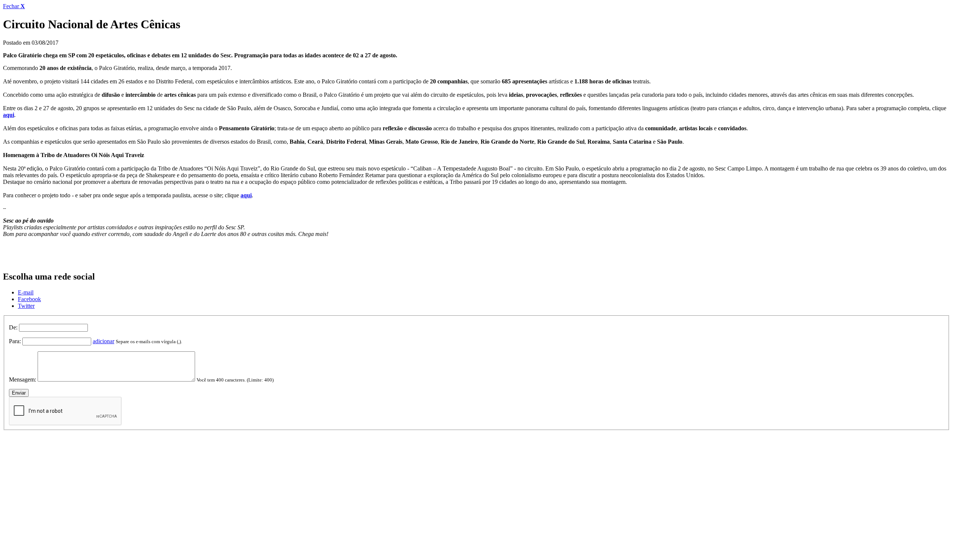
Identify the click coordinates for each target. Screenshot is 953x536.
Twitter (26, 306)
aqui (8, 115)
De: (13, 327)
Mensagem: (22, 379)
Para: (15, 341)
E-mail (26, 292)
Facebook (29, 299)
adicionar (103, 341)
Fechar (14, 6)
